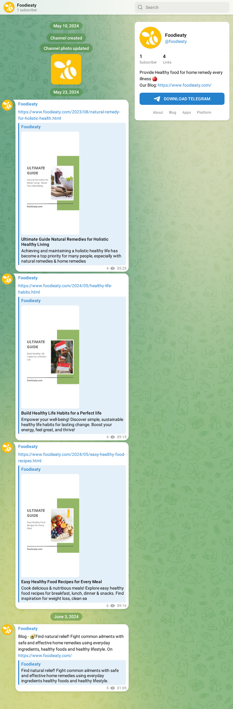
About (158, 112)
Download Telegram (187, 98)
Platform (204, 112)
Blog (172, 112)
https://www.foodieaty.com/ (184, 85)
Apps (186, 112)
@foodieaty (176, 41)
